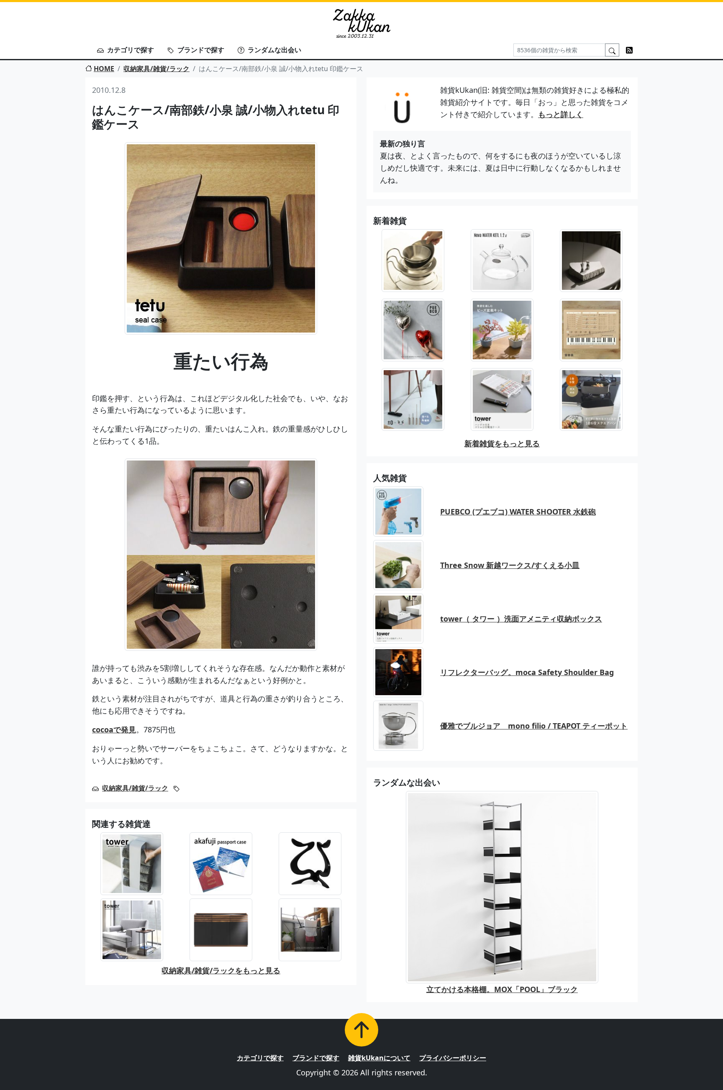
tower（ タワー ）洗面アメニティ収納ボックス (521, 619)
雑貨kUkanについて (379, 1057)
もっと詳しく (560, 114)
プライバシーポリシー (452, 1057)
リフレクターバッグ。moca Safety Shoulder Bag (527, 672)
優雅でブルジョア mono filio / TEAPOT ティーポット (534, 726)
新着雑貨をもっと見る (502, 443)
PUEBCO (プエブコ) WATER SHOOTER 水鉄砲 (518, 512)
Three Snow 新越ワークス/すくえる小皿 (509, 565)
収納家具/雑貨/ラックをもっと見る (221, 970)
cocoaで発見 (114, 729)
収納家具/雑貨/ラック (156, 68)
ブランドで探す (200, 49)
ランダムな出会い (274, 49)
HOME (104, 68)
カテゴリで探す (130, 49)
